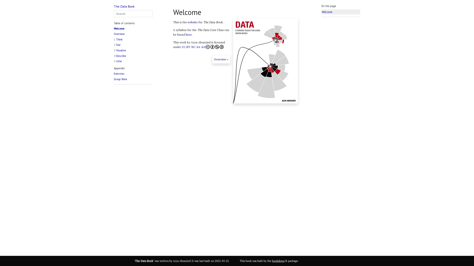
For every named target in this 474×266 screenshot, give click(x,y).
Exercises (119, 73)
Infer (118, 61)
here (189, 35)
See (117, 45)
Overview (119, 34)
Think (118, 39)
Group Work (120, 79)
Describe (120, 56)
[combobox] (133, 13)
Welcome (119, 28)
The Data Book (124, 6)
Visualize (120, 50)
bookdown (278, 261)
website (193, 22)
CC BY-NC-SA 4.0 (193, 47)
